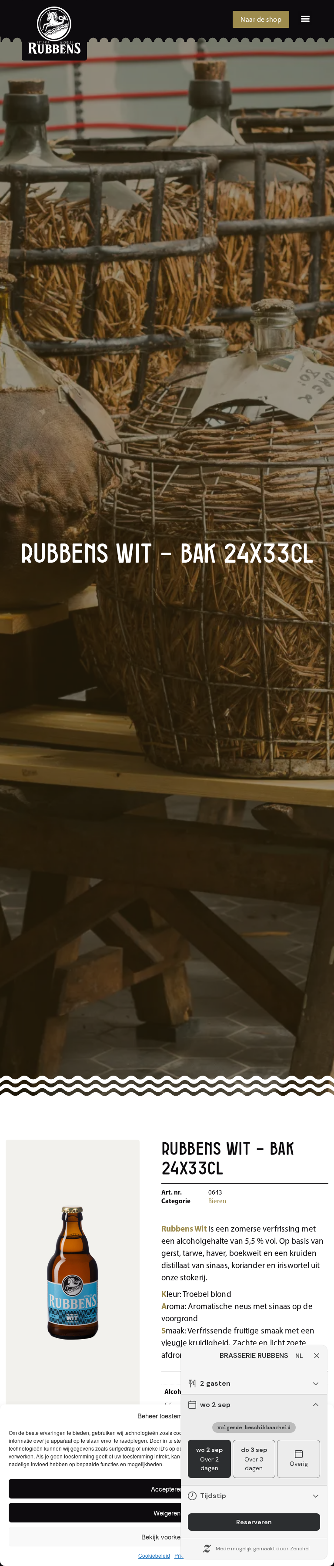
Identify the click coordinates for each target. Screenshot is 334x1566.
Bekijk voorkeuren (167, 1536)
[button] (305, 18)
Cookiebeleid (154, 1555)
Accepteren (167, 1488)
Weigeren (167, 1512)
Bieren (217, 1201)
